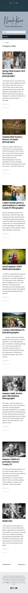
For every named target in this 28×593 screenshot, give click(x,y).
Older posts (21, 564)
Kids (3, 42)
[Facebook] (10, 3)
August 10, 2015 (6, 364)
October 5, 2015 (6, 237)
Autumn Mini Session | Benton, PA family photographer (12, 139)
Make (7, 582)
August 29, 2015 (6, 300)
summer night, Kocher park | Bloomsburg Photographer (12, 396)
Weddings (22, 6)
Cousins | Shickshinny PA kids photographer (13, 331)
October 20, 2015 (6, 173)
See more (5, 104)
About (21, 8)
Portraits (6, 8)
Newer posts (7, 564)
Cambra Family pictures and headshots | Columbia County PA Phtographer (13, 205)
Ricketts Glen (9, 6)
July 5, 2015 (5, 552)
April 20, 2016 (5, 107)
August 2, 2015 (6, 430)
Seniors (11, 8)
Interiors (16, 8)
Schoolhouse (14, 10)
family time (7, 521)
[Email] (17, 3)
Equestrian (15, 6)
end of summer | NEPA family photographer (12, 267)
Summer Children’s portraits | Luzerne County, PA (11, 462)
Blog (4, 6)
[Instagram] (13, 3)
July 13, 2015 (5, 491)
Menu (6, 36)
